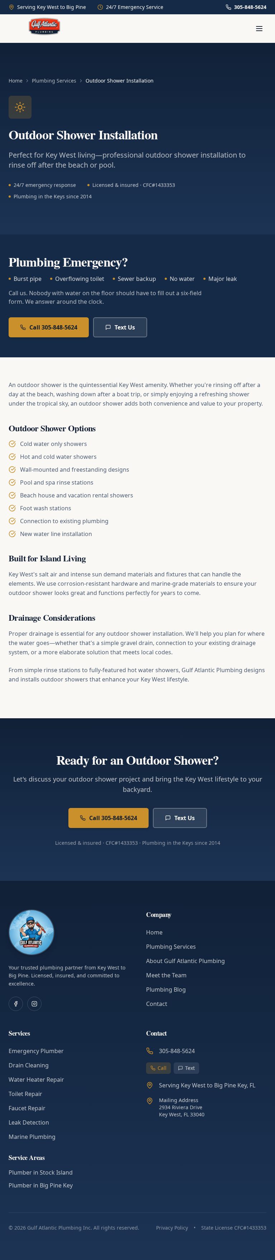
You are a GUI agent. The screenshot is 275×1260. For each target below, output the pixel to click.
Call (162, 1068)
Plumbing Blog (166, 989)
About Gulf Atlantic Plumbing (185, 961)
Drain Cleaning (29, 1065)
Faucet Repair (27, 1108)
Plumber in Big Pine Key (41, 1185)
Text (190, 1068)
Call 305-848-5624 (53, 327)
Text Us (125, 327)
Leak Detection (29, 1122)
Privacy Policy (172, 1227)
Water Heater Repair (36, 1079)
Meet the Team (166, 975)
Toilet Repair (25, 1094)
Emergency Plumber (36, 1051)
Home (16, 80)
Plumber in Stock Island (41, 1172)
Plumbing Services (54, 80)
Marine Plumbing (32, 1137)
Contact (156, 1004)
